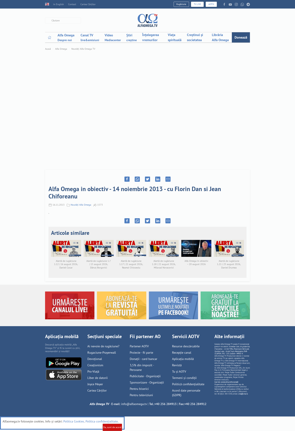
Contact (72, 4)
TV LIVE (197, 4)
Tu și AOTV (179, 371)
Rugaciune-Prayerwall (101, 352)
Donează (241, 37)
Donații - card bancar (143, 359)
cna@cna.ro (243, 394)
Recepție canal (181, 352)
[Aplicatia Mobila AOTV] (63, 375)
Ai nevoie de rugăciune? (103, 346)
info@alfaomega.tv (134, 404)
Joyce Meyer (95, 384)
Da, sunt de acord (112, 427)
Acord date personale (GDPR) (186, 392)
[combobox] (63, 20)
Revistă (177, 365)
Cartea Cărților (88, 4)
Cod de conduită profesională (226, 382)
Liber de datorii (97, 378)
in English (58, 4)
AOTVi (211, 4)
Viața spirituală (174, 37)
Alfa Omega (61, 48)
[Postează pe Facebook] (127, 179)
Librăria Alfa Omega (220, 37)
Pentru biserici (139, 389)
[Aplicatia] (63, 362)
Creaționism (95, 365)
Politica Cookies (73, 421)
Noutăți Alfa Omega (81, 204)
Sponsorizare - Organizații (147, 382)
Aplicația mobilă (183, 359)
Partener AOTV (139, 346)
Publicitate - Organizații (145, 376)
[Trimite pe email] (168, 179)
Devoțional (94, 359)
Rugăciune (181, 4)
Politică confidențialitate (188, 384)
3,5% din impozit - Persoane (142, 367)
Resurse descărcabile (186, 346)
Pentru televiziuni (141, 395)
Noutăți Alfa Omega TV (83, 48)
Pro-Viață (93, 371)
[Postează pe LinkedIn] (157, 179)
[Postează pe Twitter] (147, 179)
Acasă (48, 48)
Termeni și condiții (184, 378)
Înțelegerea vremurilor (150, 37)
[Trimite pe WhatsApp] (137, 179)
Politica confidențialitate (102, 421)
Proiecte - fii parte (141, 352)
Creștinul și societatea (195, 37)
